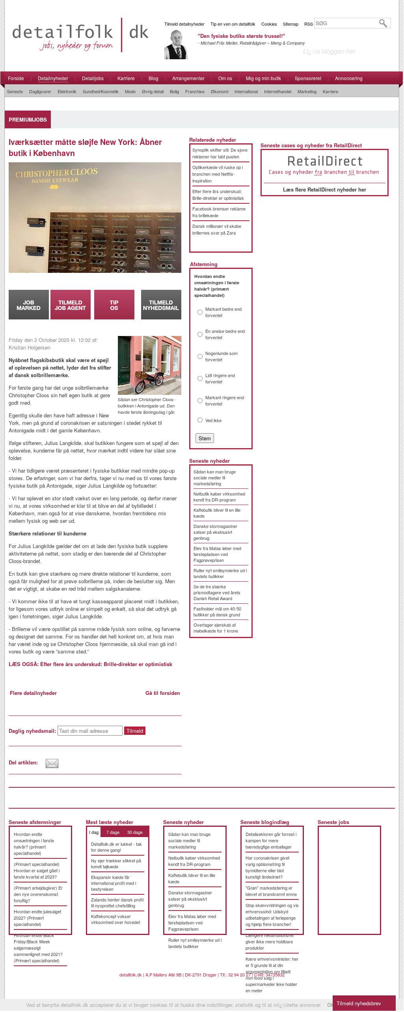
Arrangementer (188, 78)
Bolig (174, 91)
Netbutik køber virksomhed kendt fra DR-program (219, 496)
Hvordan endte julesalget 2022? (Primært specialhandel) (37, 917)
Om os (225, 78)
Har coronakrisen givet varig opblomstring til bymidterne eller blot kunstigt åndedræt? (267, 867)
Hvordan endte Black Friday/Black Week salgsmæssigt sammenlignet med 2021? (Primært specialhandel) (38, 947)
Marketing (307, 91)
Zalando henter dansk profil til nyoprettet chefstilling (117, 902)
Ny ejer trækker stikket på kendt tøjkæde (116, 863)
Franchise (195, 91)
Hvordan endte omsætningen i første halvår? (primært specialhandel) (34, 843)
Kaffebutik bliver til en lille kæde (217, 513)
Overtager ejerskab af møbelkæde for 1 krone (216, 627)
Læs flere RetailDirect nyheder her (324, 189)
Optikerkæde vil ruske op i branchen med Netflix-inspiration (217, 174)
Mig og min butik (263, 78)
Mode (130, 91)
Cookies (269, 24)
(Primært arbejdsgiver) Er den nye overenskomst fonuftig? (38, 893)
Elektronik (67, 91)
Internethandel (277, 91)
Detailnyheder (53, 78)
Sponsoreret (308, 78)
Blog (153, 78)
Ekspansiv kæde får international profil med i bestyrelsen (113, 883)
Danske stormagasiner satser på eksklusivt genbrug (215, 532)
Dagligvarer (40, 91)
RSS (308, 24)
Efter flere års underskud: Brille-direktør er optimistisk (218, 194)
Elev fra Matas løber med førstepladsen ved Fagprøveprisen (217, 554)
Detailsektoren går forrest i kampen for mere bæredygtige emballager (271, 840)
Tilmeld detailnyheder (184, 24)
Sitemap (290, 24)
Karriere (126, 78)
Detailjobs (93, 78)
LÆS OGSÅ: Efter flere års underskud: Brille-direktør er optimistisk (90, 664)
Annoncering (349, 78)
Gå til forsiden (162, 693)
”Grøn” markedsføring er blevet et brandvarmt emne (271, 890)
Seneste (15, 91)
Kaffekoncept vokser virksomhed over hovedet (115, 919)
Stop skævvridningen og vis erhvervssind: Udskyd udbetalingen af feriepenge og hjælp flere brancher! (272, 914)
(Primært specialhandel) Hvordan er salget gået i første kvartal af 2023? (37, 870)
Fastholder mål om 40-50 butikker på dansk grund (217, 611)
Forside (16, 78)
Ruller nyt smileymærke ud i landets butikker (220, 573)
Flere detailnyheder (33, 693)
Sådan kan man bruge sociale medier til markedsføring (215, 477)
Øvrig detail (153, 91)
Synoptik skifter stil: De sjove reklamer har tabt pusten (220, 153)
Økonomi (219, 91)
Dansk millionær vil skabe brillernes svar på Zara (216, 229)
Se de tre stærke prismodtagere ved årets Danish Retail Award (217, 592)
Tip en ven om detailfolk (232, 24)
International (246, 91)
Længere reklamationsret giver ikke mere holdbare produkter (270, 941)
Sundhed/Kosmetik (101, 91)
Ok (330, 1004)
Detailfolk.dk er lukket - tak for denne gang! (116, 847)
